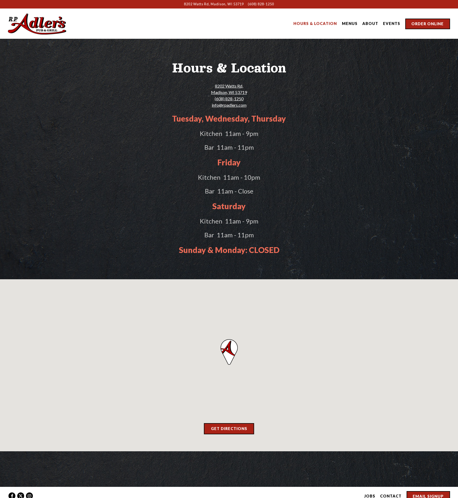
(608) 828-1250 (261, 4)
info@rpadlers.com (229, 105)
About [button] (370, 23)
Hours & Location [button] (315, 23)
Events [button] (391, 23)
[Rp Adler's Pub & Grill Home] (37, 23)
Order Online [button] (427, 24)
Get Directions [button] (229, 428)
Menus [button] (350, 23)
